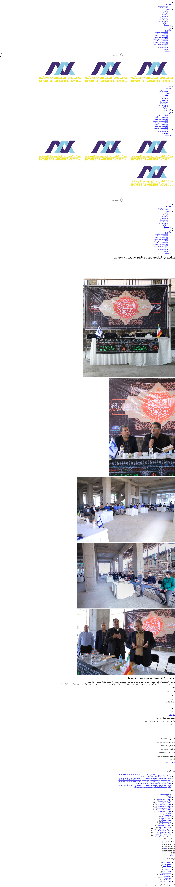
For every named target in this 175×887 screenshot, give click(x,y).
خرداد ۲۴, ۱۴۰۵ (166, 871)
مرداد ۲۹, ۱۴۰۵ (166, 862)
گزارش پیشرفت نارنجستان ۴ (162, 834)
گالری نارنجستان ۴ (165, 822)
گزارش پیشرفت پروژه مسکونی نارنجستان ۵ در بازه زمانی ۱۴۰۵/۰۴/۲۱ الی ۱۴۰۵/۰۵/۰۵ (144, 778)
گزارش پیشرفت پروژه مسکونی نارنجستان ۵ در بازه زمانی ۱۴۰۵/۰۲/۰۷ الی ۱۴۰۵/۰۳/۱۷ (144, 785)
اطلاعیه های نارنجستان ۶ (163, 811)
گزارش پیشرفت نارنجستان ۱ (162, 829)
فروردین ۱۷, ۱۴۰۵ (165, 878)
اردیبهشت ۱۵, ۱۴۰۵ (165, 874)
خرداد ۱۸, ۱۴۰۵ (166, 873)
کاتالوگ (169, 813)
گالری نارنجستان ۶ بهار (164, 825)
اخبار (169, 796)
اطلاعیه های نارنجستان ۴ (163, 808)
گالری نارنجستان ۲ (165, 818)
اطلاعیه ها (168, 797)
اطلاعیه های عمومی (165, 801)
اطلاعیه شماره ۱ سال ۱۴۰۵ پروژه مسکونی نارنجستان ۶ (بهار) (152, 787)
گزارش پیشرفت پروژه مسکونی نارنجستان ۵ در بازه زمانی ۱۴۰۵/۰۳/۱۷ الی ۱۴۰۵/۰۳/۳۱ (144, 781)
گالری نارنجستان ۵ (165, 823)
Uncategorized (164, 794)
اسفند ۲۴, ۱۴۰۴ (166, 881)
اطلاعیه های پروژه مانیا (164, 799)
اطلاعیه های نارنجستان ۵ (163, 809)
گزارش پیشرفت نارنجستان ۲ (162, 830)
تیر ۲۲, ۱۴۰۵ (167, 867)
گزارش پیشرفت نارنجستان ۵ (162, 835)
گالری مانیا (168, 815)
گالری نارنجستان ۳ (165, 820)
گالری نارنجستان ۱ (165, 816)
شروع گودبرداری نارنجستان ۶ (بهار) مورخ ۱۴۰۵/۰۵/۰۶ (155, 776)
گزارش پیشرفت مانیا (165, 827)
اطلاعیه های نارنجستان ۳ (163, 806)
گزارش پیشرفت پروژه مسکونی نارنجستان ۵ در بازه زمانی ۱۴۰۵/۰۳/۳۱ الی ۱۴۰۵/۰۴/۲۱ (144, 780)
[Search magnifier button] (120, 55)
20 (166, 849)
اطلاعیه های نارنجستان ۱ (163, 803)
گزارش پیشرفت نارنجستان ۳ (162, 832)
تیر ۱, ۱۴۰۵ (168, 869)
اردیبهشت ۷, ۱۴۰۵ (165, 876)
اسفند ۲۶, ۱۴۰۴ (166, 880)
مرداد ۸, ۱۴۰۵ (167, 864)
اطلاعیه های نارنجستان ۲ (163, 804)
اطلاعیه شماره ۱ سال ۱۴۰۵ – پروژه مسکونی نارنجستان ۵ (153, 783)
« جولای (172, 855)
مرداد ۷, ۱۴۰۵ (167, 866)
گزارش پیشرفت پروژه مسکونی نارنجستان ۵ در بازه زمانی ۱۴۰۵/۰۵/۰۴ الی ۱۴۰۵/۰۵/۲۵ (144, 774)
